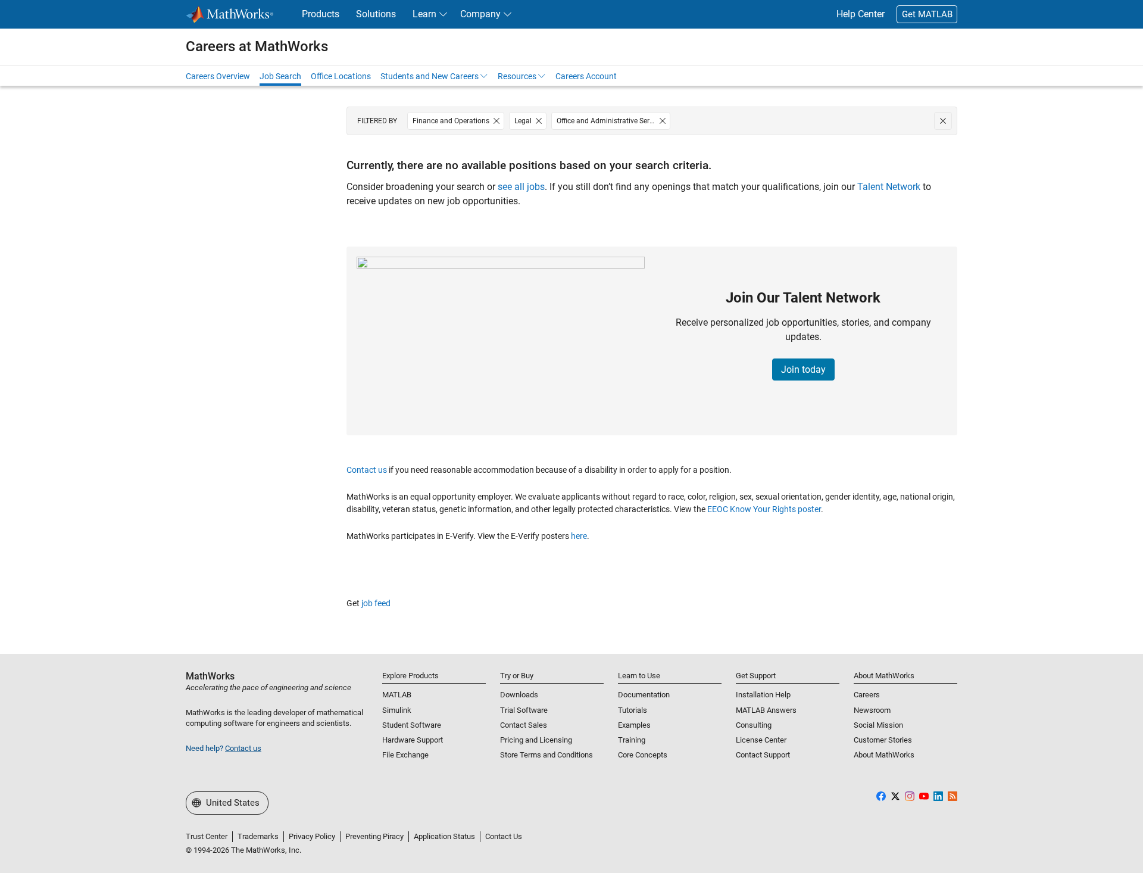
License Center (761, 739)
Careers (867, 694)
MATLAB (396, 694)
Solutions (376, 14)
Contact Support (763, 754)
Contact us (366, 470)
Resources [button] (517, 76)
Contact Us (503, 836)
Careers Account (586, 76)
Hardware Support (412, 739)
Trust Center (206, 836)
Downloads (519, 694)
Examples (634, 725)
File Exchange (405, 754)
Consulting (754, 725)
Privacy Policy (312, 836)
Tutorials (632, 710)
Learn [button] (424, 14)
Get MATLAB (927, 14)
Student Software (411, 725)
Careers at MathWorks (257, 46)
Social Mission (878, 725)
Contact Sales (523, 725)
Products (320, 14)
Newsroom (872, 710)
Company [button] (480, 14)
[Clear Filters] (943, 121)
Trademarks (258, 836)
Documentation (644, 694)
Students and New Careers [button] (429, 76)
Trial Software (524, 710)
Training (631, 739)
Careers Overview (218, 76)
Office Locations (341, 76)
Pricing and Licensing (536, 739)
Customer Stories (883, 739)
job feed (376, 603)
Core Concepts (642, 754)
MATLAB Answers (766, 710)
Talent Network (888, 186)
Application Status (444, 836)
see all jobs (521, 186)
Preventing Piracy (374, 836)
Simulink (396, 710)
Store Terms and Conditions (546, 754)
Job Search (280, 76)
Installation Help (763, 694)
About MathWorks (884, 754)
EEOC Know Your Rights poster (764, 509)
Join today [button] (803, 369)
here (579, 536)
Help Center (860, 14)
